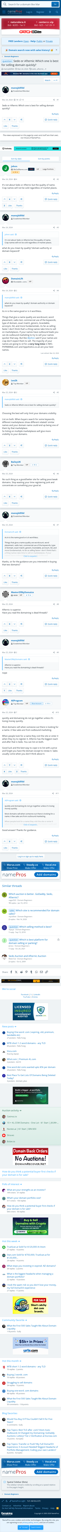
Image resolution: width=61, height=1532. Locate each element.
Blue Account (36, 703)
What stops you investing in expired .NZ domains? (31, 1265)
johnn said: (9, 234)
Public (40, 41)
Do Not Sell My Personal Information (17, 1508)
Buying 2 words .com (17, 1374)
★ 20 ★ (15, 172)
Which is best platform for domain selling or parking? (28, 941)
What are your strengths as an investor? (26, 1189)
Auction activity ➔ (11, 1110)
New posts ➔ (9, 1026)
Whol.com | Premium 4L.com (21, 1059)
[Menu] (4, 12)
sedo (34, 69)
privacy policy (27, 1522)
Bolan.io (11, 1141)
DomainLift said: (11, 532)
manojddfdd (8, 69)
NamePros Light (18, 1501)
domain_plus (21, 1081)
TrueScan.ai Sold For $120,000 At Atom (26, 1246)
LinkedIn (37, 994)
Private (49, 41)
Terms (37, 1508)
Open (26, 41)
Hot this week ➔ (11, 1241)
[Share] (54, 100)
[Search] (56, 12)
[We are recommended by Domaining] (6, 1515)
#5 (58, 392)
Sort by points (44, 158)
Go (55, 4)
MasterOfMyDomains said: (16, 659)
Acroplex (19, 1438)
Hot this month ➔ (11, 1361)
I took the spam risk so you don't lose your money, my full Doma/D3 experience (31, 1286)
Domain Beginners (24, 900)
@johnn (31, 337)
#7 (58, 525)
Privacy (45, 1508)
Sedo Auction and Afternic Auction (27, 956)
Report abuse (28, 1505)
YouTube (26, 997)
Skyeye (11, 929)
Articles (35, 997)
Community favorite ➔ (14, 1320)
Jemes (11, 946)
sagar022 (12, 900)
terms (36, 1522)
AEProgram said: (11, 800)
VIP (38, 169)
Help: (33, 41)
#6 (58, 473)
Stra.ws (10, 1135)
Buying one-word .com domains (22, 1390)
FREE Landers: (15, 41)
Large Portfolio (48, 169)
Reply (56, 114)
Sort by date (16, 158)
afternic (40, 69)
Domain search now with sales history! (29, 50)
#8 (58, 604)
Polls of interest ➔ (12, 1184)
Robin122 (12, 959)
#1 (58, 100)
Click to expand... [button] (31, 556)
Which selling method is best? (35, 926)
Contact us (6, 1505)
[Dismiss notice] (56, 50)
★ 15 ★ (28, 595)
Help (52, 1508)
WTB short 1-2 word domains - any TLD (26, 1043)
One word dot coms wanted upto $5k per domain (31, 1067)
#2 (58, 179)
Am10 (18, 1062)
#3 (58, 227)
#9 (58, 652)
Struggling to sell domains (19, 1382)
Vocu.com (12, 1051)
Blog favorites (9, 1413)
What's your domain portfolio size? (24, 1197)
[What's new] (49, 12)
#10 (57, 712)
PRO (31, 169)
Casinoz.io (12, 1116)
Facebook (25, 994)
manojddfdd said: (12, 297)
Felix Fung (21, 1038)
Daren (16, 1054)
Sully (19, 1331)
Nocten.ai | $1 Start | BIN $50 (21, 1128)
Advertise (17, 1505)
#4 (58, 290)
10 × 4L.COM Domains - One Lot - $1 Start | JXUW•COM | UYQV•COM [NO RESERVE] (33, 1122)
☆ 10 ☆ (34, 465)
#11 (57, 793)
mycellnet (12, 916)
